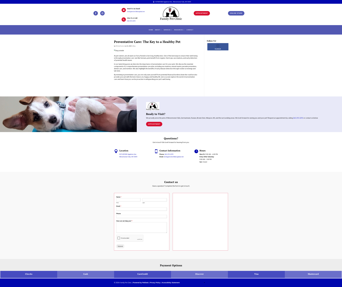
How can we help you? (124, 221)
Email (118, 206)
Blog (134, 46)
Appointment (202, 13)
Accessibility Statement (171, 283)
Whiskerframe (120, 46)
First (117, 202)
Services (167, 30)
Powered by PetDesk (140, 283)
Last (143, 202)
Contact (189, 30)
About (157, 30)
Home (151, 30)
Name (118, 197)
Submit (120, 246)
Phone (118, 213)
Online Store (236, 13)
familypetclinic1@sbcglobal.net (136, 11)
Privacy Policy (155, 283)
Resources (178, 30)
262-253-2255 (131, 21)
